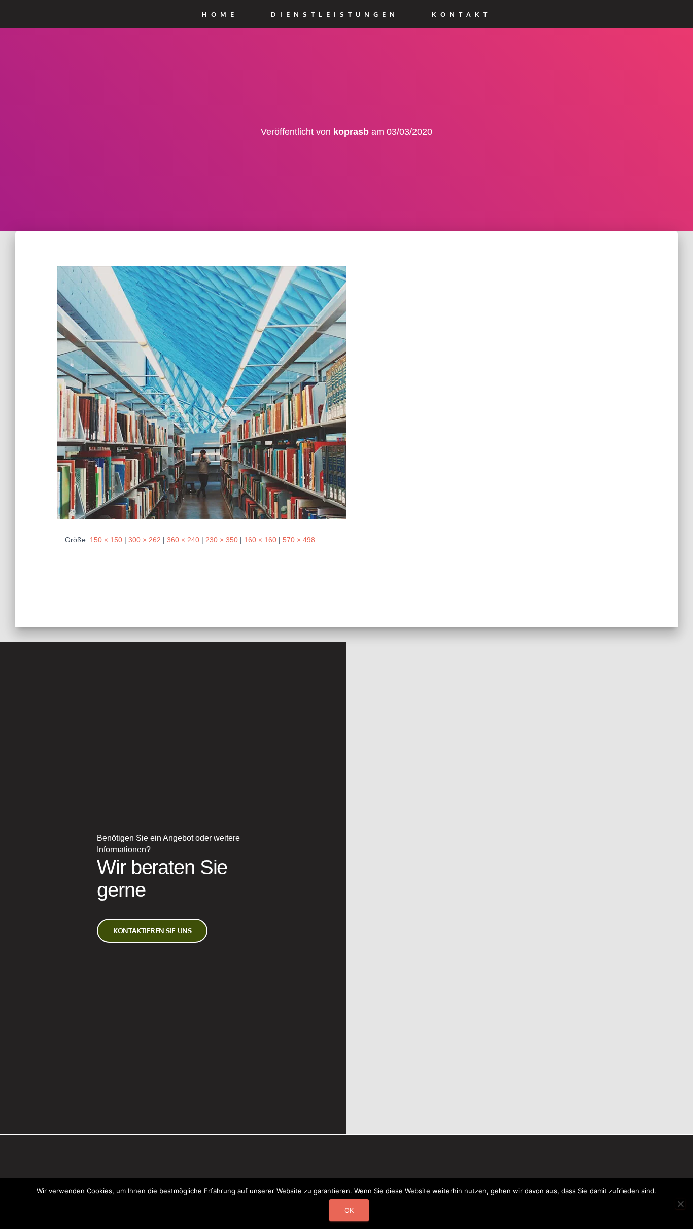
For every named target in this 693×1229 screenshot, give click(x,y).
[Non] (680, 1204)
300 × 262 (144, 540)
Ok (349, 1210)
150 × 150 (106, 540)
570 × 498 (299, 540)
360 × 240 (183, 540)
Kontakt (461, 14)
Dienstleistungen (335, 14)
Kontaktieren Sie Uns (152, 930)
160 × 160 (260, 540)
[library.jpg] (201, 392)
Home (220, 14)
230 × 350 (221, 540)
